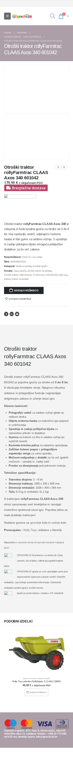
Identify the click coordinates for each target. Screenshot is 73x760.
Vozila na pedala (24, 266)
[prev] (58, 167)
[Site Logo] (22, 16)
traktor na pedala (20, 279)
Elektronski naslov (17, 314)
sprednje (35, 522)
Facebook (6, 314)
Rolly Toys (30, 530)
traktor (7, 279)
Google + (12, 314)
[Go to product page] (36, 653)
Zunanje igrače (40, 266)
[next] (64, 167)
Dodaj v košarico (26, 290)
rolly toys (63, 275)
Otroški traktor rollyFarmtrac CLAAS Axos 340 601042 (31, 275)
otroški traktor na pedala (39, 271)
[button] (7, 16)
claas (16, 271)
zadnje (55, 522)
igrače (23, 271)
